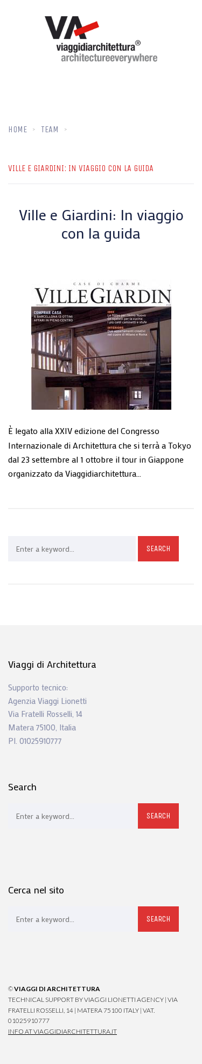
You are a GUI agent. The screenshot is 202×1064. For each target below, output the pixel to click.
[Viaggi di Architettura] (101, 39)
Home (17, 129)
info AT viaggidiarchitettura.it (62, 1031)
